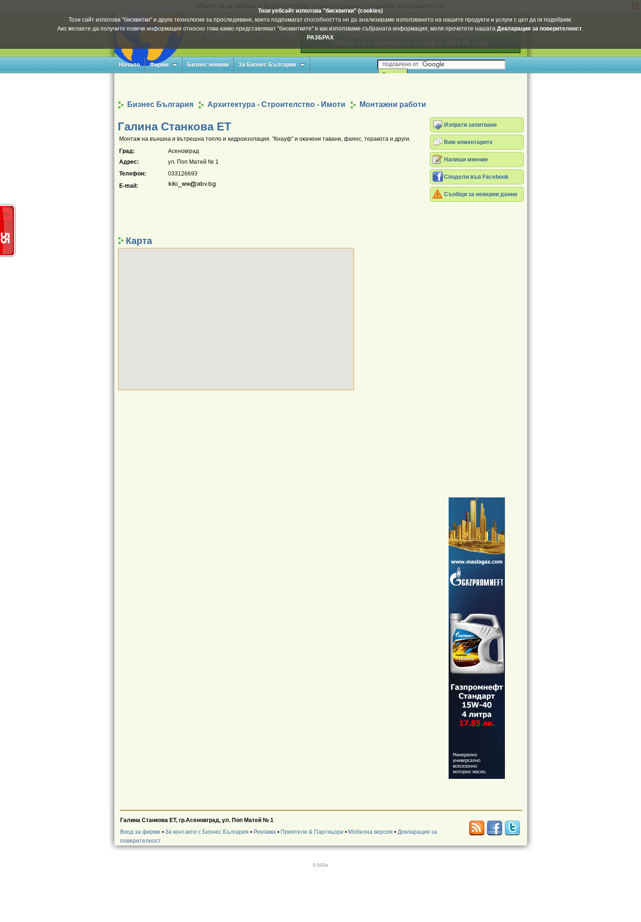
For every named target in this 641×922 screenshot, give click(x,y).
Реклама (264, 832)
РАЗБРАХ (320, 37)
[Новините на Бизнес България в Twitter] (512, 828)
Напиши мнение (466, 159)
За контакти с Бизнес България (207, 832)
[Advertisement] (320, 86)
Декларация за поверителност (539, 28)
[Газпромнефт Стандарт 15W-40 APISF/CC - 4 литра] (477, 638)
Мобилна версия (370, 832)
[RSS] (476, 828)
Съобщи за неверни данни (480, 194)
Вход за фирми (140, 832)
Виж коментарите (468, 142)
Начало (129, 64)
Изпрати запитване (470, 125)
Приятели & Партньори (312, 832)
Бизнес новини (208, 64)
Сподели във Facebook (476, 177)
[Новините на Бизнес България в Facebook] (494, 828)
